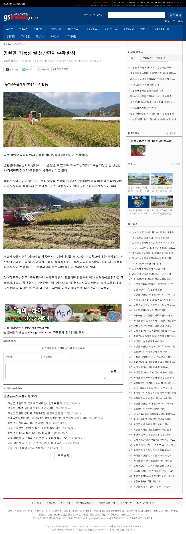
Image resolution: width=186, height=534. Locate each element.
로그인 (87, 15)
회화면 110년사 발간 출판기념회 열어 (29, 433)
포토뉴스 (54, 36)
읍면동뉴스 (20, 44)
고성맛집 (144, 29)
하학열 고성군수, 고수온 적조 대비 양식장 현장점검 (158, 455)
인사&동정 (55, 29)
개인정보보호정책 (84, 503)
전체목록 (171, 133)
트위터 (29, 69)
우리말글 (25, 36)
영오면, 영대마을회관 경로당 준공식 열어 (31, 408)
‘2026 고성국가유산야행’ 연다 (144, 84)
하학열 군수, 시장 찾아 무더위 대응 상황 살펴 (155, 398)
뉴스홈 (9, 29)
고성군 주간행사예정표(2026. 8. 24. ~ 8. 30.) (138, 213)
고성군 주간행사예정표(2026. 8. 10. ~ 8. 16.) (154, 346)
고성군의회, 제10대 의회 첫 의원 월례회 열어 (155, 362)
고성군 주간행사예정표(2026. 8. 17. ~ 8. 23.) (154, 294)
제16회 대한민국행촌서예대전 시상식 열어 (154, 471)
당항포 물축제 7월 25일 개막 (147, 481)
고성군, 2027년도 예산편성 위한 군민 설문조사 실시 (158, 466)
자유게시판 (70, 36)
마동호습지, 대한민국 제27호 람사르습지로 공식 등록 (159, 315)
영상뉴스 (40, 36)
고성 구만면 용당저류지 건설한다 (26, 448)
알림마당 (10, 36)
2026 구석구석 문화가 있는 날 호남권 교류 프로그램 (158, 325)
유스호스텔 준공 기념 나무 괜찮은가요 (162, 189)
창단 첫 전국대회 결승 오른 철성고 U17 (152, 434)
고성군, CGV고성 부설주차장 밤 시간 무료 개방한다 (158, 440)
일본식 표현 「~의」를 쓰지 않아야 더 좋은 (138, 190)
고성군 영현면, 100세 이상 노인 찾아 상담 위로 (34, 428)
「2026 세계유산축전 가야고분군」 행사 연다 (155, 357)
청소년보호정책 (106, 503)
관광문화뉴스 (92, 29)
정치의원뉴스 (73, 29)
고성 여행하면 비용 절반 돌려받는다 (151, 367)
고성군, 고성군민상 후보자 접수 (149, 341)
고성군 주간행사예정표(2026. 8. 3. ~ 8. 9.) (153, 403)
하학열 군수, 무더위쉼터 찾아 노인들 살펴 (154, 377)
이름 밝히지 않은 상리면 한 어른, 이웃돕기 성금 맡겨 (38, 438)
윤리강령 (65, 503)
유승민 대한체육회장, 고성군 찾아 (150, 310)
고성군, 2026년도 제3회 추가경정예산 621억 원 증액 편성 (157, 67)
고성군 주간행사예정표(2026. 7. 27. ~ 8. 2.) (154, 476)
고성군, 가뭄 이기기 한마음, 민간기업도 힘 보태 (153, 119)
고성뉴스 (23, 29)
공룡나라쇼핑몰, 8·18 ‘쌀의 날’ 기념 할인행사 (152, 113)
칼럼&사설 (128, 29)
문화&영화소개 (161, 29)
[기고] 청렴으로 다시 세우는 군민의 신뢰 (153, 388)
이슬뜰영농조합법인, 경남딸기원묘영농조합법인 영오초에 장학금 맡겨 (48, 418)
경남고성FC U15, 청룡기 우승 (144, 107)
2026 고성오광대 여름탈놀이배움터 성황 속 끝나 (153, 79)
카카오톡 (44, 69)
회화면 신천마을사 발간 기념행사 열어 (29, 423)
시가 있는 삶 (111, 29)
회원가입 (98, 15)
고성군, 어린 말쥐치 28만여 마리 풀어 (151, 424)
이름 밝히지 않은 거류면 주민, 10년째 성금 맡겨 (35, 442)
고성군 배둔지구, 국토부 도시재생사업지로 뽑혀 (35, 403)
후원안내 (51, 503)
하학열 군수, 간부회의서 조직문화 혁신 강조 (155, 320)
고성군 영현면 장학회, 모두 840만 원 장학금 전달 (35, 413)
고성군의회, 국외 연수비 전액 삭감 (150, 351)
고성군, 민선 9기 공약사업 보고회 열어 (152, 486)
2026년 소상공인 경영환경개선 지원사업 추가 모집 (154, 96)
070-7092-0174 (46, 518)
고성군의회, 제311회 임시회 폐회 (149, 408)
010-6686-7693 (71, 518)
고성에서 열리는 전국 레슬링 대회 (146, 90)
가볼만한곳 (39, 29)
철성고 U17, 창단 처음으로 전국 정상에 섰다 (155, 393)
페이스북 (13, 69)
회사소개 (36, 503)
